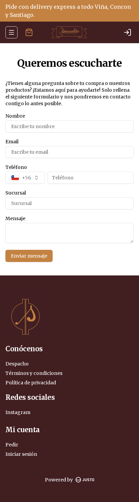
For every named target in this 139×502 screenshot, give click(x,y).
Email (12, 141)
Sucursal (15, 192)
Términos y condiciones (33, 373)
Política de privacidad (30, 383)
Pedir (11, 445)
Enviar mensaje (29, 256)
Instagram (17, 412)
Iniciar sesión (21, 454)
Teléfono (16, 167)
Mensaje (15, 218)
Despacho (17, 364)
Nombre (15, 116)
